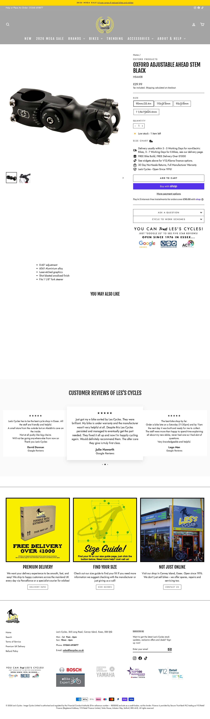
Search (9, 637)
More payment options (169, 194)
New (28, 39)
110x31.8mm (163, 103)
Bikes (94, 39)
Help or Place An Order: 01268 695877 (24, 7)
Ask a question (168, 212)
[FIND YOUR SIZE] (105, 530)
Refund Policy (12, 651)
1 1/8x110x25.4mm (146, 112)
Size (136, 98)
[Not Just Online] (172, 530)
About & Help (170, 39)
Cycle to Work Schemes (168, 219)
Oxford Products (145, 59)
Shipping (150, 87)
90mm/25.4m (143, 103)
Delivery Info (38, 587)
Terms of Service (13, 641)
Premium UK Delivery (15, 646)
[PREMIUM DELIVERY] (38, 530)
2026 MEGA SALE (50, 39)
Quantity (139, 120)
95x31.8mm (182, 103)
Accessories (139, 39)
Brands (75, 39)
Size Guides (105, 587)
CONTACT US (172, 587)
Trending (115, 39)
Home (136, 54)
